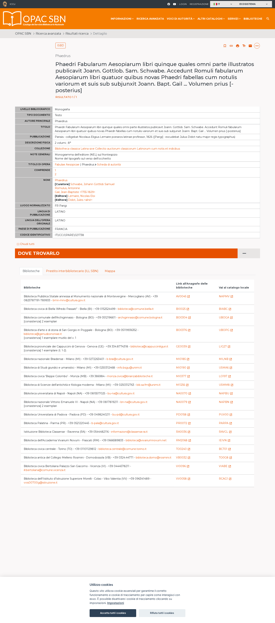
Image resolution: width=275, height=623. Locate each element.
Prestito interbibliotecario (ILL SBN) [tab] (72, 271)
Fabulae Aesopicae (67, 164)
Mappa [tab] (110, 271)
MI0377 (183, 376)
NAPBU (226, 393)
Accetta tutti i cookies (113, 612)
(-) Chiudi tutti (25, 244)
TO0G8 (225, 457)
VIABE (225, 466)
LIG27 (224, 346)
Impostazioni (115, 602)
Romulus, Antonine (67, 188)
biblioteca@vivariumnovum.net (146, 440)
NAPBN (226, 402)
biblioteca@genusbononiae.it (43, 334)
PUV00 (225, 414)
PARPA (225, 423)
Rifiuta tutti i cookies (162, 612)
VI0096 (183, 466)
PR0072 (183, 423)
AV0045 (183, 296)
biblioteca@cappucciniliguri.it (149, 346)
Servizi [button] (233, 18)
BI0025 (182, 309)
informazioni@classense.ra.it (129, 431)
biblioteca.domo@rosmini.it (153, 457)
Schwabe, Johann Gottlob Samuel (92, 184)
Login (183, 4)
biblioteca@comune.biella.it (136, 309)
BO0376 (183, 330)
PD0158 (183, 414)
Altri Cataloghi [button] (210, 18)
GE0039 (183, 346)
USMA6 (225, 367)
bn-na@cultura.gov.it (133, 402)
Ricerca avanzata (150, 18)
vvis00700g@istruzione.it (40, 482)
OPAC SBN (23, 33)
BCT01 (225, 449)
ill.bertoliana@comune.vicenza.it (44, 470)
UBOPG (226, 330)
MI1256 (182, 384)
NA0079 (183, 402)
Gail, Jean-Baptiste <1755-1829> (75, 192)
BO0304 (183, 317)
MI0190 (183, 367)
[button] (223, 4)
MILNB (225, 359)
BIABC (225, 309)
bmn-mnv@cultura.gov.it (69, 300)
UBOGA (226, 317)
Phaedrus (61, 180)
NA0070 (183, 393)
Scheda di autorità (109, 164)
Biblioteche (253, 18)
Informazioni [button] (121, 18)
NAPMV (226, 296)
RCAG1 (225, 478)
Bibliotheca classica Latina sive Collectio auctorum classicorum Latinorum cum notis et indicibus (117, 148)
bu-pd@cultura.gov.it (126, 414)
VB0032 (183, 457)
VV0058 (183, 478)
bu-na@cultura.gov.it (121, 393)
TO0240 (183, 449)
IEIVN (224, 440)
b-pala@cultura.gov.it (105, 423)
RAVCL (225, 431)
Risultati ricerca (76, 33)
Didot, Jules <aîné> (80, 200)
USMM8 (226, 384)
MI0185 (183, 359)
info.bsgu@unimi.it (129, 367)
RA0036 (183, 431)
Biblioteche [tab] (31, 271)
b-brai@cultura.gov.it (120, 359)
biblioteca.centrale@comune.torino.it (122, 449)
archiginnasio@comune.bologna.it (140, 317)
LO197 (225, 376)
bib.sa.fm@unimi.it (149, 384)
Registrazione (199, 4)
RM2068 (183, 440)
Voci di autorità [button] (179, 18)
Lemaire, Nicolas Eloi (81, 196)
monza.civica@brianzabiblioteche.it (130, 376)
